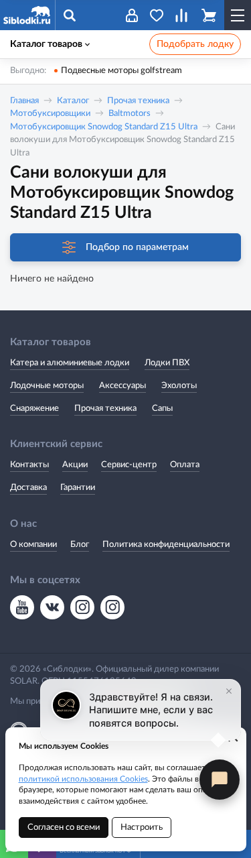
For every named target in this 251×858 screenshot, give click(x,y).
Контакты (29, 465)
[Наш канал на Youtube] (22, 607)
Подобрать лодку (195, 44)
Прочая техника (138, 101)
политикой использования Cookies (83, 779)
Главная (24, 101)
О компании (33, 544)
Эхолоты (179, 385)
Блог (79, 544)
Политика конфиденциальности (166, 544)
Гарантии (77, 487)
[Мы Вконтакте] (52, 607)
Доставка (28, 487)
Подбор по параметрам (137, 247)
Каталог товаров (46, 44)
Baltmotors (129, 113)
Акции (75, 465)
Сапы (162, 408)
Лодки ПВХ (167, 363)
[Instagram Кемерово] (112, 607)
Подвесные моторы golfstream (121, 70)
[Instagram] (82, 607)
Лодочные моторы (47, 385)
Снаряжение (34, 408)
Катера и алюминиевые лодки (69, 363)
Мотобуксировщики (50, 113)
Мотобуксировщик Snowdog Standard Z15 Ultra (103, 127)
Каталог (73, 101)
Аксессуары (122, 385)
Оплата (184, 465)
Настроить (141, 827)
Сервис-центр (129, 465)
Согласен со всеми (63, 827)
